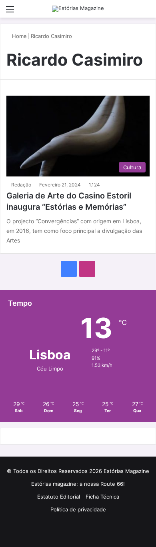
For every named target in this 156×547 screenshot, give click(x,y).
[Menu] (10, 12)
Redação (21, 185)
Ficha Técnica (102, 496)
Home (18, 36)
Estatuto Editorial (58, 496)
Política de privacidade (78, 509)
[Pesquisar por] (146, 12)
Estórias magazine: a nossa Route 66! (78, 484)
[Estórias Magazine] (78, 9)
